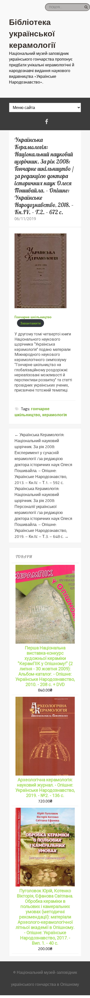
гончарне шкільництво (32, 412)
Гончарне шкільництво (33, 317)
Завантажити (30, 323)
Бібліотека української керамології (32, 33)
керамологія (54, 415)
